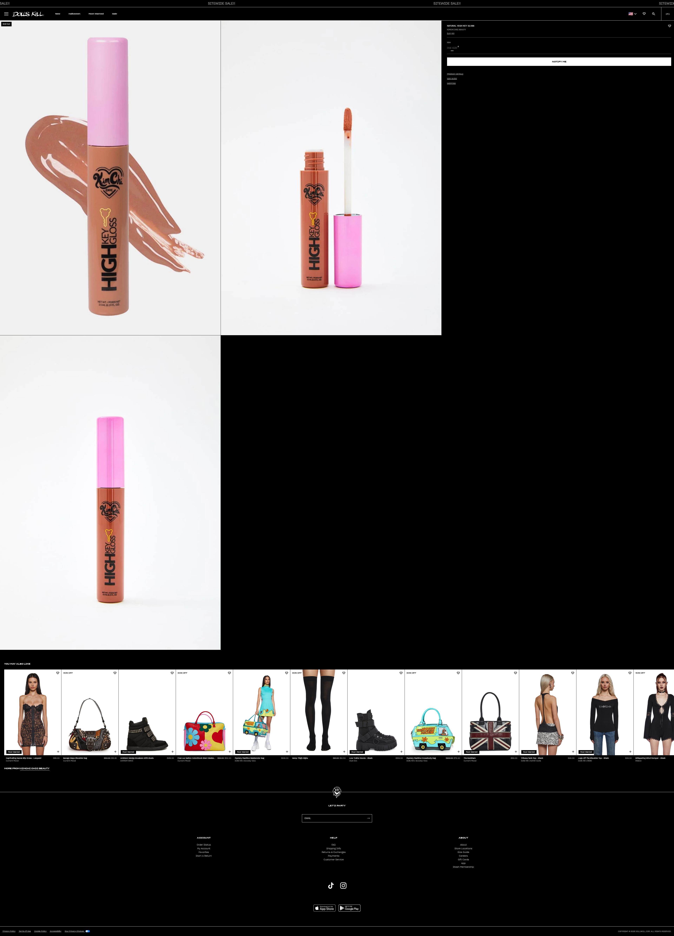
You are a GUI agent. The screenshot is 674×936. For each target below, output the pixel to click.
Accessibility (55, 931)
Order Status (204, 845)
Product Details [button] (455, 74)
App (463, 863)
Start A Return (204, 856)
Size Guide (463, 852)
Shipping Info (333, 848)
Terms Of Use (25, 931)
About (463, 845)
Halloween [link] (74, 14)
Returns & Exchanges (334, 852)
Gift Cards (463, 860)
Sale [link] (114, 14)
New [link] (57, 14)
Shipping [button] (451, 83)
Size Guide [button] (452, 79)
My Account (203, 848)
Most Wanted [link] (96, 14)
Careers (463, 856)
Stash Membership (463, 867)
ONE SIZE (452, 48)
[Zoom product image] (110, 178)
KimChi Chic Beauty (456, 30)
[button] (220, 3)
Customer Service (334, 860)
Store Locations (463, 848)
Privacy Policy (9, 931)
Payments (333, 856)
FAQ (334, 845)
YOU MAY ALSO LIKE (17, 663)
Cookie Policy (40, 931)
